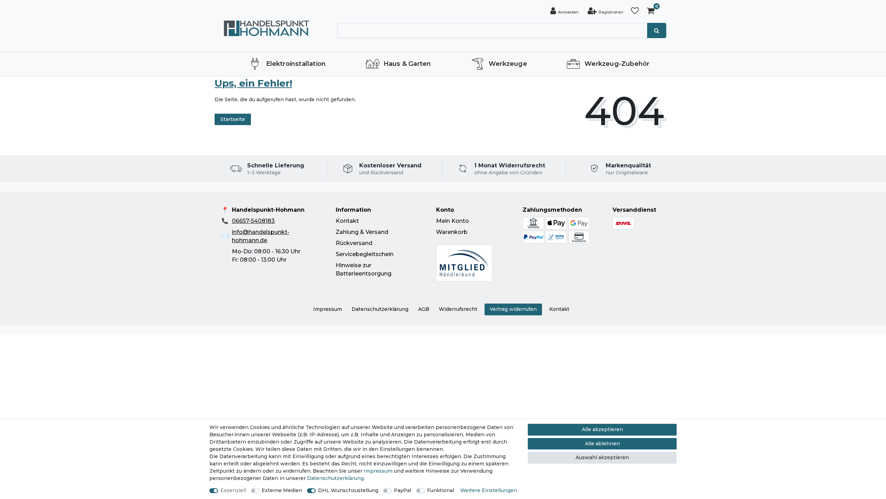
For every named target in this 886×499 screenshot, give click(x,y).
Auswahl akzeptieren (602, 457)
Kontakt (347, 221)
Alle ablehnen (602, 443)
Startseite (232, 119)
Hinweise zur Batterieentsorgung (363, 269)
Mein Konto (452, 221)
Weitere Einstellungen (488, 490)
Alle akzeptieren (602, 429)
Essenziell (233, 490)
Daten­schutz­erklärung (380, 309)
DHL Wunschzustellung (348, 490)
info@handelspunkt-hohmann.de (260, 236)
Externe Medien (282, 490)
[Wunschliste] (635, 11)
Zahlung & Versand (362, 232)
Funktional (440, 490)
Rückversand (354, 243)
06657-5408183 (253, 221)
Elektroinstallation (296, 64)
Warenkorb (452, 232)
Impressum (327, 309)
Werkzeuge (508, 64)
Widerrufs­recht (458, 309)
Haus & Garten (407, 64)
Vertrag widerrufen (513, 309)
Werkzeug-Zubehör (617, 64)
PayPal (402, 490)
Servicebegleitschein (365, 254)
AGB (423, 309)
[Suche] (656, 30)
